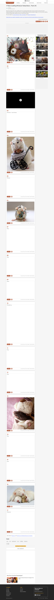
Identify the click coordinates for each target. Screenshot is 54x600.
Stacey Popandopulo (32, 14)
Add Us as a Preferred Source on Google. (24, 535)
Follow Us (13, 535)
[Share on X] (43, 21)
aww (7, 541)
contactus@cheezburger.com (39, 593)
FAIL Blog (7, 590)
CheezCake (8, 595)
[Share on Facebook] (42, 21)
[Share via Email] (47, 21)
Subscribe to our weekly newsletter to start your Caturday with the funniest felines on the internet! (24, 17)
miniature (25, 541)
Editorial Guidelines (23, 591)
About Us (21, 590)
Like (8, 543)
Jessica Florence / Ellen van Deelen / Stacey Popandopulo (27, 62)
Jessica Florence (16, 14)
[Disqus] (20, 562)
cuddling (21, 541)
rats (10, 541)
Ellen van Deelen (23, 14)
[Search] (7, 1)
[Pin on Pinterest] (11, 62)
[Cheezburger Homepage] (27, 1)
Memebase (7, 591)
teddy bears (14, 541)
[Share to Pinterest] (45, 21)
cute (18, 541)
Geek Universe (8, 594)
